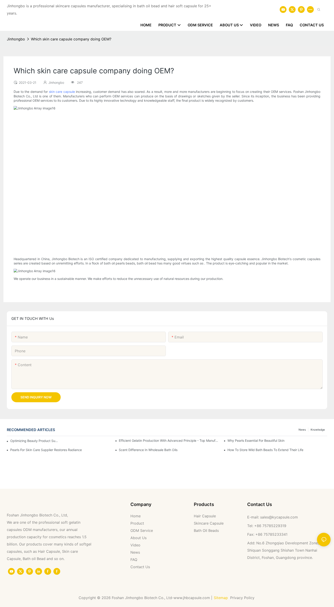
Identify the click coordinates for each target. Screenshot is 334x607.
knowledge (318, 429)
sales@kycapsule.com (279, 517)
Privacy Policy (243, 597)
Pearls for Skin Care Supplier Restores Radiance (46, 450)
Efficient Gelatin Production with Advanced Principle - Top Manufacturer (169, 440)
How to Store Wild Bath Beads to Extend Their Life (265, 450)
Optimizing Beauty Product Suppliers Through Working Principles (34, 441)
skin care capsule (62, 92)
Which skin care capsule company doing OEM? (71, 39)
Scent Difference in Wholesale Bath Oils (148, 450)
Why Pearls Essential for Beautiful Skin (255, 440)
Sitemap (221, 597)
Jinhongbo (16, 39)
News (302, 429)
